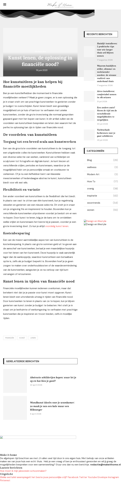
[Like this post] (26, 347)
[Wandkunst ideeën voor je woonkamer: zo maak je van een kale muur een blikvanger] (15, 408)
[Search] (116, 4)
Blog (102, 160)
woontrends (102, 202)
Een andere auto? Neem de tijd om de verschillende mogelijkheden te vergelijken (107, 113)
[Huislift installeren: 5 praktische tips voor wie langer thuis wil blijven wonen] (89, 51)
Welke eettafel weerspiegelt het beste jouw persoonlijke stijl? (33, 477)
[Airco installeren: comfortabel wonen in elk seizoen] (89, 96)
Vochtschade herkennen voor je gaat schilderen (106, 132)
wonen (102, 210)
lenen (33, 338)
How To (102, 181)
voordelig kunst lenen (56, 226)
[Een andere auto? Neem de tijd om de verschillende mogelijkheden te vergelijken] (89, 115)
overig (102, 188)
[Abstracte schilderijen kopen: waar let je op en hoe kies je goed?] (15, 381)
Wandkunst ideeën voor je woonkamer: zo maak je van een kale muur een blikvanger (52, 406)
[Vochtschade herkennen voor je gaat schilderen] (89, 134)
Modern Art (102, 174)
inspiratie (102, 195)
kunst (22, 338)
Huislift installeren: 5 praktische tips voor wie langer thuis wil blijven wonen (107, 49)
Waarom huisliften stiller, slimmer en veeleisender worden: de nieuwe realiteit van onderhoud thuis (106, 73)
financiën (9, 338)
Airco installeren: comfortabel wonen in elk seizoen (106, 94)
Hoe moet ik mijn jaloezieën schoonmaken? (23, 471)
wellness (102, 167)
